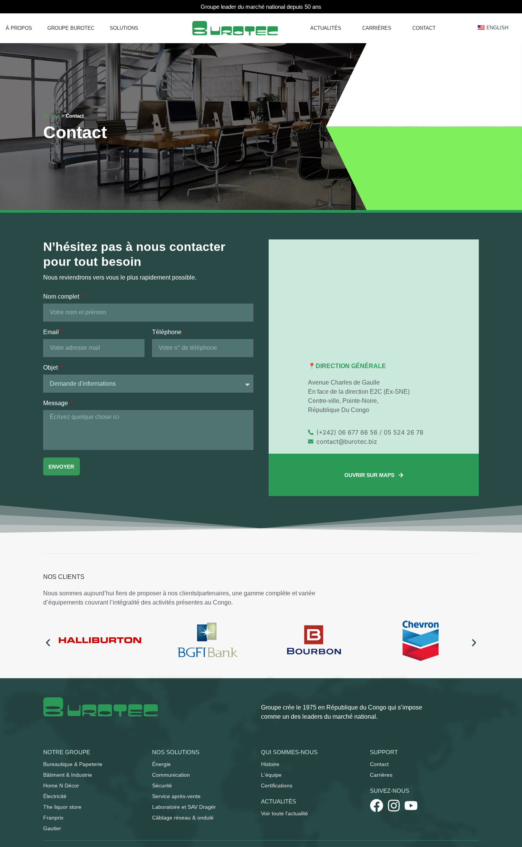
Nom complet (62, 297)
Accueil (51, 116)
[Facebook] (376, 805)
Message (56, 403)
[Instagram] (393, 805)
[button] (48, 642)
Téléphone (167, 332)
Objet (51, 368)
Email (51, 332)
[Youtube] (411, 805)
